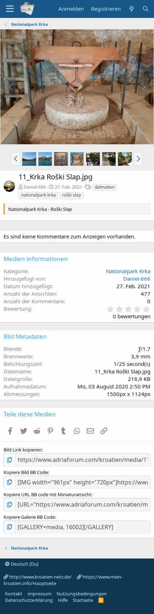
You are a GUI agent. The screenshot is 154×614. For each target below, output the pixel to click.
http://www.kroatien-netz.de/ (40, 577)
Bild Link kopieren (23, 449)
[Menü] (9, 9)
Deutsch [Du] (24, 564)
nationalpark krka (38, 195)
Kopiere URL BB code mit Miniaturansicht (47, 494)
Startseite (83, 600)
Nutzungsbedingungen (82, 593)
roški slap (71, 195)
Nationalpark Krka (128, 271)
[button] (15, 159)
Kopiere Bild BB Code (26, 472)
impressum (40, 593)
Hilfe (63, 600)
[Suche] (146, 8)
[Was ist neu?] (131, 8)
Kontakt (13, 593)
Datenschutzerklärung (29, 600)
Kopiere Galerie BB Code (29, 517)
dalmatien (105, 187)
